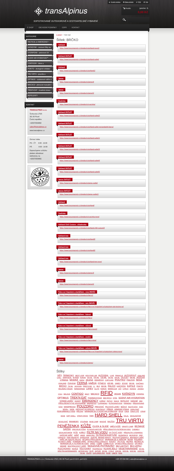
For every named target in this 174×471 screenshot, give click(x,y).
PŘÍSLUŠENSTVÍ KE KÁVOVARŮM (72, 403)
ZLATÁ (88, 453)
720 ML (103, 378)
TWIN (91, 416)
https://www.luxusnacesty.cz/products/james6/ (77, 284)
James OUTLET (64, 180)
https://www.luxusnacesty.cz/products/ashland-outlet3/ (80, 149)
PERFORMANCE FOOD (66, 411)
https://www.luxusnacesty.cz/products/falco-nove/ (78, 340)
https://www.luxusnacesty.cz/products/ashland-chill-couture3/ (82, 228)
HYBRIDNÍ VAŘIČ (79, 442)
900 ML (104, 451)
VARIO (92, 444)
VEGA (120, 411)
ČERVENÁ (72, 383)
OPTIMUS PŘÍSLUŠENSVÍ (124, 443)
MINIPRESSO (91, 403)
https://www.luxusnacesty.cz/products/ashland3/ (77, 239)
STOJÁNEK (84, 421)
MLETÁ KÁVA (133, 407)
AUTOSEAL (103, 375)
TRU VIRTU (130, 420)
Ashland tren (63, 236)
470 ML (96, 378)
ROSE (108, 453)
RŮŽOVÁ (141, 378)
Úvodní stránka (115, 2)
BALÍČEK (111, 422)
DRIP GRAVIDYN (73, 437)
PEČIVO (109, 401)
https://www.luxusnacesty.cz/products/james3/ (77, 273)
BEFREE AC (139, 442)
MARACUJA (112, 389)
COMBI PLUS (108, 444)
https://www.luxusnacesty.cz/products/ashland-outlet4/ (80, 161)
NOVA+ (65, 409)
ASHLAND (62, 383)
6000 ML (133, 451)
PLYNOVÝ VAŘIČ (64, 442)
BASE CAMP (93, 421)
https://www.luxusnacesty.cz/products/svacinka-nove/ (79, 217)
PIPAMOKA (127, 403)
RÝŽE (75, 433)
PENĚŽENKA (68, 426)
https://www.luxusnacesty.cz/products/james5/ (77, 93)
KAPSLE (131, 386)
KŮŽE (86, 426)
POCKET (112, 442)
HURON (83, 377)
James (60, 78)
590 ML (117, 377)
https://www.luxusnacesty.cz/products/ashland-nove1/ (79, 48)
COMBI (99, 444)
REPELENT (124, 401)
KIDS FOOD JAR (91, 375)
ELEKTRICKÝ (100, 409)
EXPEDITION (84, 437)
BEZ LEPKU (136, 446)
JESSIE (125, 383)
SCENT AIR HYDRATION (131, 398)
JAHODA (140, 389)
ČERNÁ (82, 383)
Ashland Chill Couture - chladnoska (72, 224)
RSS (139, 2)
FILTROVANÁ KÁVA (115, 403)
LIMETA (114, 453)
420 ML (110, 383)
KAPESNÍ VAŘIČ (66, 435)
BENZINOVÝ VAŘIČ (137, 437)
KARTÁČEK (121, 386)
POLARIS (138, 439)
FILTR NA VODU (97, 432)
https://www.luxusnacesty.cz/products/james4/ (77, 82)
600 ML (141, 449)
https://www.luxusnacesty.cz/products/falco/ (76, 318)
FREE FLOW (87, 386)
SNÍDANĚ (134, 401)
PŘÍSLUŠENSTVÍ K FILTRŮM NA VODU (117, 429)
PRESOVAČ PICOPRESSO (85, 409)
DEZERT (78, 401)
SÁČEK (67, 429)
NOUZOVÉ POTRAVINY (101, 446)
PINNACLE (119, 375)
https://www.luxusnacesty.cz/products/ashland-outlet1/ (80, 138)
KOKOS (103, 389)
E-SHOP (59, 35)
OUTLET (125, 378)
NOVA (130, 439)
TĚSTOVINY (85, 449)
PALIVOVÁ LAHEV (112, 407)
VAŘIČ (76, 435)
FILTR (91, 451)
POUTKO (120, 380)
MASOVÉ (103, 421)
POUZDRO (85, 406)
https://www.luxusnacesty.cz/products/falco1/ (76, 295)
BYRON (76, 378)
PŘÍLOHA (79, 411)
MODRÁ (74, 380)
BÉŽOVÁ (124, 407)
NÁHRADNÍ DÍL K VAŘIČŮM (115, 439)
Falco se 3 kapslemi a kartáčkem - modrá (74, 337)
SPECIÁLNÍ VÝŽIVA (79, 429)
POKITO (140, 386)
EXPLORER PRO (99, 453)
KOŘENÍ (102, 401)
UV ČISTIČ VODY (115, 433)
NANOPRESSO (70, 407)
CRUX (126, 411)
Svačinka (61, 101)
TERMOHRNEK (79, 389)
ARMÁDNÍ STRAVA (121, 409)
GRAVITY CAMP (127, 426)
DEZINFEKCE (123, 435)
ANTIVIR (98, 451)
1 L (94, 386)
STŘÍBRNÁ (64, 380)
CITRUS (125, 389)
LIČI (119, 389)
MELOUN (67, 394)
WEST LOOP (79, 375)
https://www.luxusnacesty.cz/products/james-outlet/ (79, 183)
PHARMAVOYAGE (95, 398)
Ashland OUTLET (65, 56)
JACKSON (78, 386)
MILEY (87, 394)
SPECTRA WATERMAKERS (67, 451)
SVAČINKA (140, 383)
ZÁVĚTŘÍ (94, 437)
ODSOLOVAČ (63, 421)
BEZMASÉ (140, 426)
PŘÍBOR (110, 409)
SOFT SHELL (71, 416)
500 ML (132, 378)
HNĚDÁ (93, 383)
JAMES (118, 383)
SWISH (81, 380)
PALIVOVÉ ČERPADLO (120, 437)
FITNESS (102, 383)
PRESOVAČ (99, 407)
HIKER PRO (90, 435)
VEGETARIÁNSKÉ (128, 448)
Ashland (61, 45)
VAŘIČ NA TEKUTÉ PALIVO (70, 439)
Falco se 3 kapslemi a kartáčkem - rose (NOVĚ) (76, 292)
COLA (60, 394)
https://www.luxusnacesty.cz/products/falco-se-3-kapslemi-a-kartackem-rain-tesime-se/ (92, 307)
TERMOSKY (68, 375)
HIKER (82, 435)
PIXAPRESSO (97, 449)
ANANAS (133, 389)
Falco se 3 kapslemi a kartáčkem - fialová (74, 314)
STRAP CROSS (82, 416)
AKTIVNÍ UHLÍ (83, 451)
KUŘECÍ (82, 433)
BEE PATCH (107, 398)
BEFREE (129, 442)
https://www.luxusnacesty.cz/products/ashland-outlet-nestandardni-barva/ (86, 127)
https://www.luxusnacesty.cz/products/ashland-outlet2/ (80, 116)
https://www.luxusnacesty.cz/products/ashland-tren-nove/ (81, 262)
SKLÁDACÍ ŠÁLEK (65, 389)
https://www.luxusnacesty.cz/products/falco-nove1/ (78, 329)
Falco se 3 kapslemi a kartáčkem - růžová (74, 326)
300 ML (89, 377)
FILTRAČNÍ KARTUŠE (106, 435)
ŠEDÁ (139, 380)
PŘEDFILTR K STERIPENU (133, 432)
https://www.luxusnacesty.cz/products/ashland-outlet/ (79, 59)
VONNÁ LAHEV (66, 401)
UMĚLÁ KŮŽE (115, 426)
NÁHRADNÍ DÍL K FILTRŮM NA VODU (74, 444)
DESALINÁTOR (135, 416)
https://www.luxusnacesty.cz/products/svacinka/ (77, 104)
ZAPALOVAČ (134, 409)
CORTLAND (109, 380)
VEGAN (117, 394)
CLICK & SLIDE (100, 426)
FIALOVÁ (131, 380)
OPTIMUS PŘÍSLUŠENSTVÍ (93, 439)
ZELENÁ (89, 380)
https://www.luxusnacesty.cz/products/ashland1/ (77, 71)
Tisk (146, 2)
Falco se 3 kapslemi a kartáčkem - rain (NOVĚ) (76, 303)
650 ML (104, 386)
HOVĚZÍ (75, 449)
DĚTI (59, 375)
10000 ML (140, 451)
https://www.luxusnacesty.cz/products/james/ (76, 363)
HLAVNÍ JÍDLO (110, 449)
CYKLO (111, 451)
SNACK (116, 401)
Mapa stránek (129, 2)
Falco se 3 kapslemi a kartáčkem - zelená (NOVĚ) (77, 348)
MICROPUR (133, 435)
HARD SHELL (108, 414)
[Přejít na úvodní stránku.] (61, 11)
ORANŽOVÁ (99, 380)
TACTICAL (121, 442)
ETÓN (115, 398)
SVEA (141, 407)
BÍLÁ (98, 386)
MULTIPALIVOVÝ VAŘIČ (77, 446)
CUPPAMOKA (102, 403)
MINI (140, 401)
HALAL (126, 416)
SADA (72, 409)
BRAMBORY (74, 422)
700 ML (82, 453)
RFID (107, 393)
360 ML (110, 377)
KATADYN (128, 393)
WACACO (95, 394)
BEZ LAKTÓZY (122, 446)
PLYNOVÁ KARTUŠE (94, 429)
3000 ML (126, 451)
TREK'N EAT (78, 397)
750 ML (70, 386)
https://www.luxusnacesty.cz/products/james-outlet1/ (79, 194)
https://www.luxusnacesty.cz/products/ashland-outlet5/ (80, 172)
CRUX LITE (134, 411)
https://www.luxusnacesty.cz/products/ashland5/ (77, 250)
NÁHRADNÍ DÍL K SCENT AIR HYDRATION (101, 411)
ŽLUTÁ (96, 389)
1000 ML (118, 451)
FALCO (111, 386)
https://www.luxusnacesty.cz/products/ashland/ (77, 205)
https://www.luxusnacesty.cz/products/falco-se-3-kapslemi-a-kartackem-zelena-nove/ (91, 352)
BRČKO (62, 386)
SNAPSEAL (67, 378)
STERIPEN (140, 394)
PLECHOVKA (64, 449)
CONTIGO (77, 393)
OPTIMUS (63, 397)
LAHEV (89, 388)
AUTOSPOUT (130, 375)
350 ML (132, 383)
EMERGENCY (90, 400)
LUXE (112, 375)
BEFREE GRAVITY (104, 437)
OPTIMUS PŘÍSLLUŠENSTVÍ (97, 441)
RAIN (120, 453)
